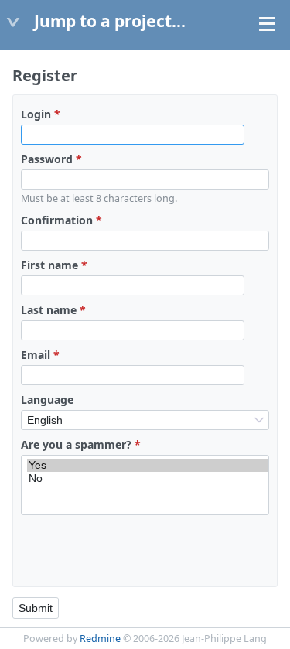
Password (51, 159)
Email (40, 354)
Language (47, 399)
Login (40, 114)
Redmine (100, 638)
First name (54, 265)
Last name (53, 309)
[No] (147, 478)
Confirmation (61, 220)
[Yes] (147, 465)
